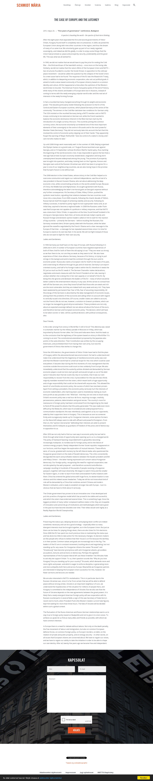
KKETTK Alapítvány (105, 772)
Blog (116, 5)
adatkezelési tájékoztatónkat (50, 778)
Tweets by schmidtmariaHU (76, 763)
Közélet (88, 5)
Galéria (108, 5)
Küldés (76, 730)
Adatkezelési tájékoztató (50, 772)
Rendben (143, 777)
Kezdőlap (67, 5)
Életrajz (78, 5)
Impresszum (71, 772)
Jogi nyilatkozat (86, 772)
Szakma (98, 5)
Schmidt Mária (28, 6)
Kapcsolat (126, 5)
